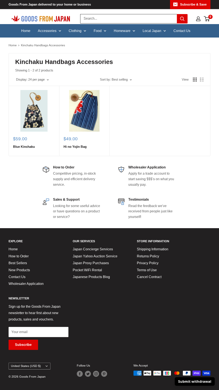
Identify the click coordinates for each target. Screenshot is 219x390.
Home (25, 31)
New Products (19, 270)
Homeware (122, 31)
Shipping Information (152, 249)
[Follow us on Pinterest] (104, 374)
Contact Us (181, 31)
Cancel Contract (149, 277)
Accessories (47, 31)
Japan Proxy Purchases (91, 263)
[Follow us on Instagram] (96, 374)
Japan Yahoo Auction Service (95, 256)
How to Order (19, 256)
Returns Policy (148, 256)
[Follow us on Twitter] (88, 374)
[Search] (182, 18)
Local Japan (152, 31)
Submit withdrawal (194, 381)
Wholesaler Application (26, 284)
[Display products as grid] (195, 79)
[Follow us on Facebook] (80, 374)
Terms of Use (147, 270)
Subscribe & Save (193, 4)
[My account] (198, 18)
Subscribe (23, 345)
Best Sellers (18, 263)
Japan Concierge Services (93, 249)
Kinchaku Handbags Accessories (43, 45)
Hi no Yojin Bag (75, 146)
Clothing (75, 31)
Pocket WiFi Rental (87, 270)
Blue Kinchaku (24, 146)
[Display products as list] (202, 79)
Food (98, 31)
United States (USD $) (26, 366)
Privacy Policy (147, 263)
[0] (207, 18)
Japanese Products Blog (91, 277)
